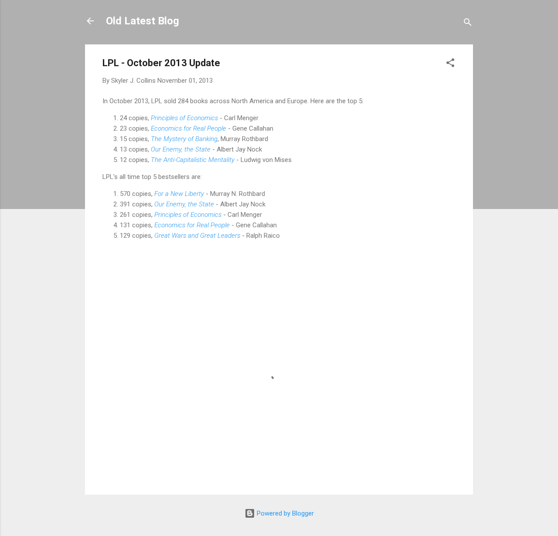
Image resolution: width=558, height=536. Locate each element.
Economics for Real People (188, 128)
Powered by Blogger (284, 513)
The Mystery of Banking (184, 139)
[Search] (468, 23)
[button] (450, 64)
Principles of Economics (184, 118)
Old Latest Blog (142, 21)
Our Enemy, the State (184, 204)
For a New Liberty (179, 194)
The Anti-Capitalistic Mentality (193, 160)
